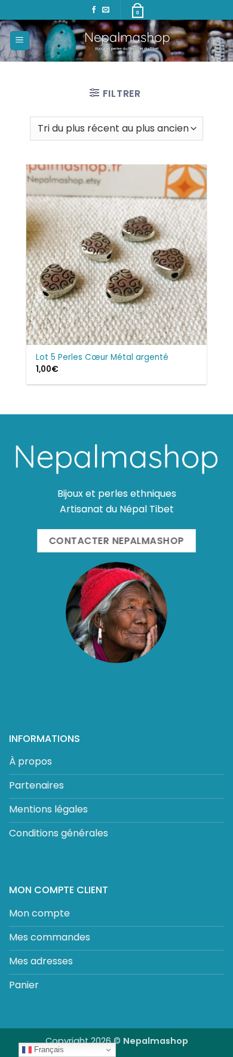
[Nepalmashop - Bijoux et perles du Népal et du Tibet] (127, 41)
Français (48, 1049)
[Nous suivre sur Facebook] (93, 10)
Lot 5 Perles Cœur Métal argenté (102, 357)
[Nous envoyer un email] (105, 10)
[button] (19, 41)
